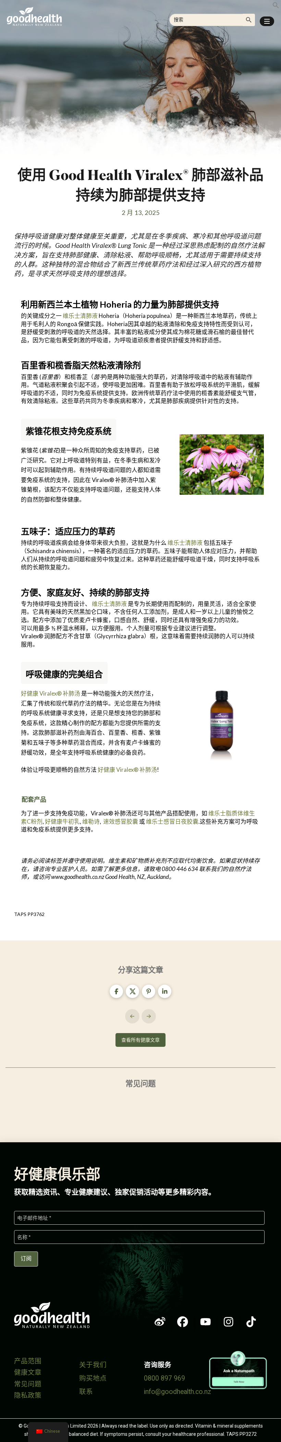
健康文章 (27, 1372)
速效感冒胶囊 (120, 821)
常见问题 (27, 1384)
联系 (86, 1392)
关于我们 (93, 1365)
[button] (267, 21)
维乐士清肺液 (80, 315)
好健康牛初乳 (62, 821)
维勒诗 (91, 821)
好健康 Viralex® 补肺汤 (50, 693)
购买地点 (93, 1378)
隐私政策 (27, 1395)
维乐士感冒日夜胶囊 (172, 821)
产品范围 (27, 1361)
